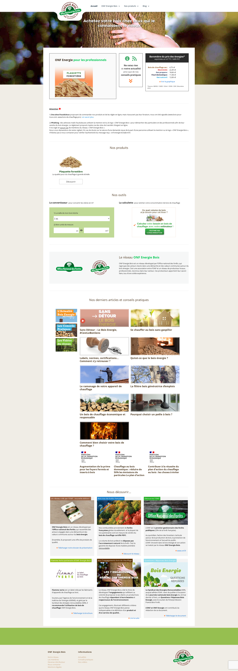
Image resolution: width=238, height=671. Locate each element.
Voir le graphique (168, 81)
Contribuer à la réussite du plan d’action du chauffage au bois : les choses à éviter (163, 469)
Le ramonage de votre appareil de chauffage (101, 388)
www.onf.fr (181, 550)
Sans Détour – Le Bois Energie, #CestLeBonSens (98, 331)
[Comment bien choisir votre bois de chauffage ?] (104, 431)
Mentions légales (55, 667)
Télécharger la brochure (82, 613)
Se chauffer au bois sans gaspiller (151, 329)
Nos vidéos (82, 662)
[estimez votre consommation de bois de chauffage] (154, 222)
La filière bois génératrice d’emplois (152, 386)
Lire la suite (134, 618)
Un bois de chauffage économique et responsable (102, 416)
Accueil (94, 6)
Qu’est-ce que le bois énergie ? (149, 358)
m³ (106, 230)
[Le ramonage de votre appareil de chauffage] (104, 375)
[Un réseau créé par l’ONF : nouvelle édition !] (72, 513)
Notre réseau (53, 657)
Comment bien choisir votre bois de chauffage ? (102, 444)
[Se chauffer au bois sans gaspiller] (155, 318)
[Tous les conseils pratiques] (66, 330)
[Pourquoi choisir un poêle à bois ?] (155, 403)
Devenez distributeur (56, 662)
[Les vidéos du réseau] (66, 344)
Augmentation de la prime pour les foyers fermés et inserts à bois (95, 469)
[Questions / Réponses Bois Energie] (166, 575)
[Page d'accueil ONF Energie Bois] (70, 11)
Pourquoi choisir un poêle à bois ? (151, 414)
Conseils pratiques (85, 659)
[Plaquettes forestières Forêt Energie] (74, 80)
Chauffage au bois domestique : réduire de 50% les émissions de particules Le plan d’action (129, 471)
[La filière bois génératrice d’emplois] (155, 375)
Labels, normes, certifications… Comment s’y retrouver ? (99, 359)
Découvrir (71, 181)
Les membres (53, 659)
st (77, 230)
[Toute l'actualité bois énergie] (66, 315)
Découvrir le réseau (131, 553)
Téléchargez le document (176, 615)
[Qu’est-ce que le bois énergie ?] (155, 346)
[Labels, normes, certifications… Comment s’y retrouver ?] (104, 346)
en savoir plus (88, 117)
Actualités (82, 657)
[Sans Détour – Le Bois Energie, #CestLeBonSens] (104, 318)
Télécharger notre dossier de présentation (75, 548)
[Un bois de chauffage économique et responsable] (104, 403)
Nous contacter (54, 664)
